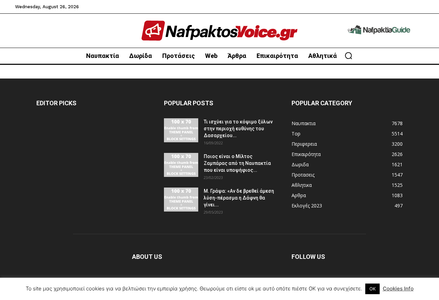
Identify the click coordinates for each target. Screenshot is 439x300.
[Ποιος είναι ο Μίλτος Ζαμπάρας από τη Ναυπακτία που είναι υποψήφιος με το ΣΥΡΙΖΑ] (181, 165)
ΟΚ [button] (372, 288)
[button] (348, 55)
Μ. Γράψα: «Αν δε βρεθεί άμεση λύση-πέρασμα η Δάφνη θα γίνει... (239, 197)
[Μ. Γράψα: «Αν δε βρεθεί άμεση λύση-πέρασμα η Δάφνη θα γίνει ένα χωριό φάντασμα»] (181, 200)
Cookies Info (398, 288)
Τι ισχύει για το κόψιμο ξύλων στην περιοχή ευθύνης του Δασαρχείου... (238, 128)
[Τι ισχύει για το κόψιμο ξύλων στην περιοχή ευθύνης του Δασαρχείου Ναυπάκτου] (181, 130)
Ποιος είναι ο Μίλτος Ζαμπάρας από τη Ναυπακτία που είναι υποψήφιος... (237, 163)
